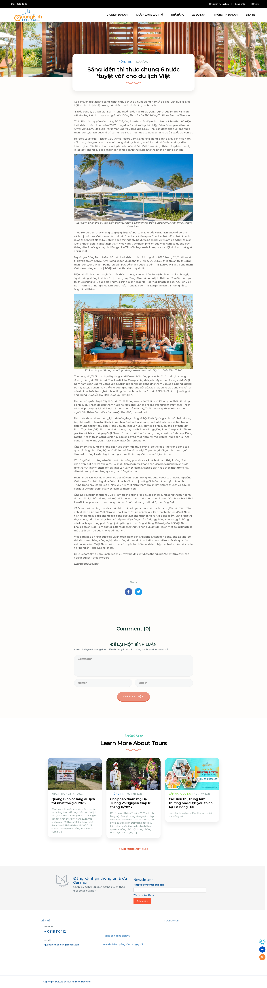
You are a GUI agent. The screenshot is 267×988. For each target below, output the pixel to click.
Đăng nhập (240, 4)
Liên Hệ (250, 14)
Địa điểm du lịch (117, 14)
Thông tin (124, 61)
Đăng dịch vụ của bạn (218, 4)
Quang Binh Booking (79, 981)
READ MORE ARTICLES (133, 849)
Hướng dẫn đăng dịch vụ (116, 935)
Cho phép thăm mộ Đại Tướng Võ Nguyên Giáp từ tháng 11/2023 (130, 803)
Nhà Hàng (177, 14)
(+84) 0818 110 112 (19, 4)
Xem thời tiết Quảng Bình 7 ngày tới (123, 944)
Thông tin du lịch (226, 14)
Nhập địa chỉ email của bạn (149, 884)
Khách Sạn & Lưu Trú (149, 14)
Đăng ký (255, 4)
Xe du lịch (199, 14)
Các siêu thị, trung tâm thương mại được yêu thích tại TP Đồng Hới (191, 803)
